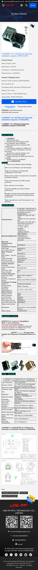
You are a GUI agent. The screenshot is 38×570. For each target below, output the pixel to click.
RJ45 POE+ (23, 493)
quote (33, 5)
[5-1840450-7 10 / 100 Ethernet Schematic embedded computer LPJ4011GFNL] (15, 38)
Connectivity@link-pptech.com (13, 1)
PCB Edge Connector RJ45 (10, 493)
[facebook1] (7, 555)
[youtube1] (21, 555)
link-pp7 (20, 544)
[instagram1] (26, 555)
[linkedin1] (16, 555)
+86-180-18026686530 (20, 536)
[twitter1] (12, 555)
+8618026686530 (20, 540)
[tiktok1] (31, 555)
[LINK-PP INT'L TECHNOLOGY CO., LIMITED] (10, 5)
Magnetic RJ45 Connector (9, 496)
